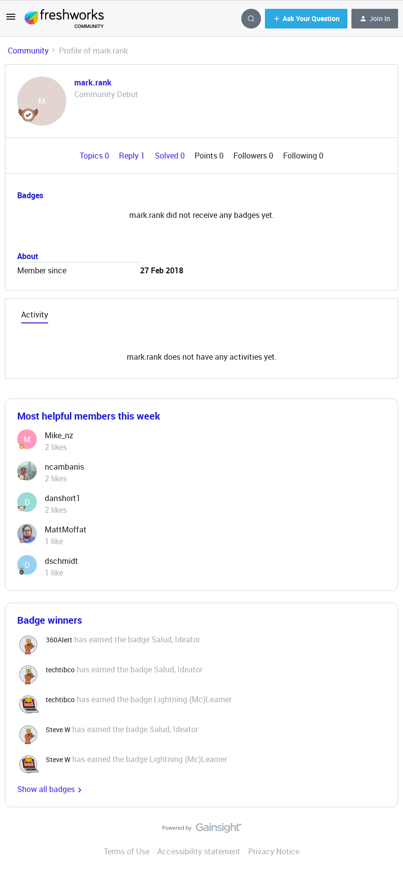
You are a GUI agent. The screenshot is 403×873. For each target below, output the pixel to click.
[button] (11, 19)
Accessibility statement (198, 851)
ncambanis (64, 466)
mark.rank (93, 82)
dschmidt (61, 561)
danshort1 (63, 498)
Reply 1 (133, 155)
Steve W (58, 729)
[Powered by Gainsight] (201, 830)
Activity (34, 314)
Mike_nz (59, 435)
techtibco (60, 669)
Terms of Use (126, 851)
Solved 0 (171, 155)
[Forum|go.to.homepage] (64, 18)
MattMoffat (65, 529)
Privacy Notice (273, 851)
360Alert (59, 639)
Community (28, 50)
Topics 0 (95, 155)
